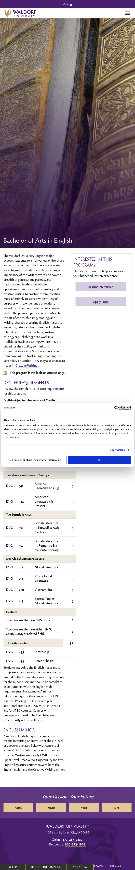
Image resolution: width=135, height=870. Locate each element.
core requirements (52, 388)
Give (116, 807)
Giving (67, 4)
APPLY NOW (80, 867)
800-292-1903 (75, 844)
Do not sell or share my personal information (35, 460)
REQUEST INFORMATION (46, 867)
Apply (18, 807)
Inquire (51, 807)
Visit (84, 807)
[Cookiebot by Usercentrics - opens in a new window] (116, 408)
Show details (117, 449)
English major (44, 256)
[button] (128, 13)
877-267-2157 (72, 839)
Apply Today (100, 302)
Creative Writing (26, 365)
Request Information (100, 287)
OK (100, 460)
